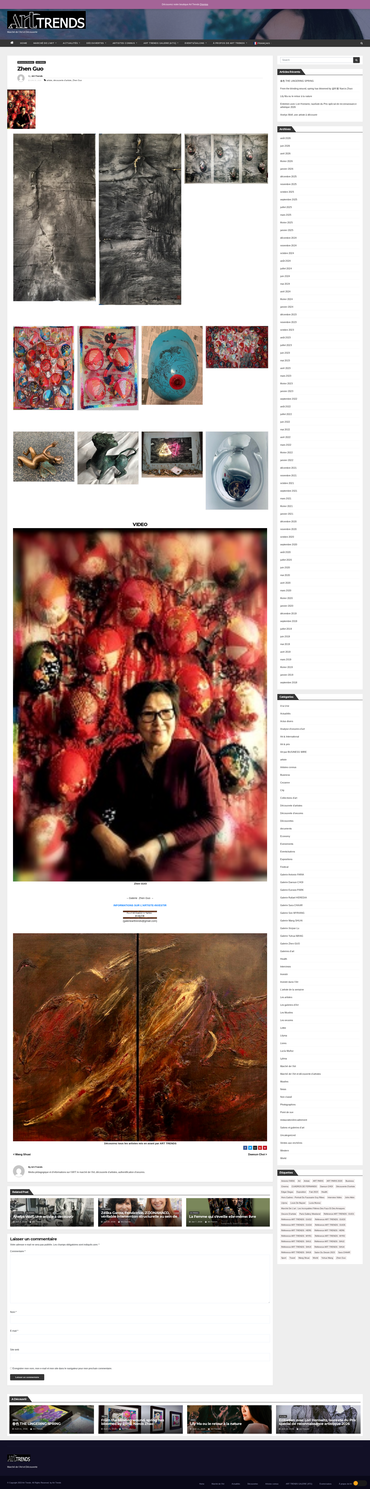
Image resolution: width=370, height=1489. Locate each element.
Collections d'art (288, 798)
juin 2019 (285, 636)
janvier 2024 (286, 307)
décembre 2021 (288, 468)
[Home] (12, 43)
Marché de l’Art (44, 43)
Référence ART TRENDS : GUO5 (330, 1225)
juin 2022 (285, 422)
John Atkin (349, 1197)
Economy (285, 836)
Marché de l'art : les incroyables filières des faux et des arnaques (313, 1208)
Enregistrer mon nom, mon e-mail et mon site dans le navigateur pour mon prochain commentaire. (62, 1368)
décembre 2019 (288, 613)
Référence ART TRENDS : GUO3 (330, 1219)
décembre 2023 (288, 314)
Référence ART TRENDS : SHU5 (296, 1252)
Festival (284, 867)
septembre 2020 (288, 544)
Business (285, 775)
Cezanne (285, 782)
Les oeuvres (286, 1020)
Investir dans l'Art (289, 982)
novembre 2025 (288, 184)
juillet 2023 (286, 345)
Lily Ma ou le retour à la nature (296, 96)
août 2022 (285, 406)
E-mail (14, 1331)
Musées (284, 1081)
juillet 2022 (286, 414)
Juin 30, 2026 (287, 1429)
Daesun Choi (256, 1154)
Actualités (70, 43)
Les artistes (40, 62)
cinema (284, 1186)
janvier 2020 (286, 606)
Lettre (283, 1028)
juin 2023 (285, 353)
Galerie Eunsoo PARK (292, 890)
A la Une (284, 706)
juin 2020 (285, 567)
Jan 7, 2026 (197, 1222)
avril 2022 (285, 437)
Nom (13, 1312)
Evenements (286, 844)
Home (23, 43)
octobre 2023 (287, 330)
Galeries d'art (287, 951)
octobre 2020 (287, 537)
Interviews (285, 966)
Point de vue (286, 1112)
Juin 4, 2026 (21, 1222)
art (299, 1181)
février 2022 (286, 452)
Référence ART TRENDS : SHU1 (296, 1241)
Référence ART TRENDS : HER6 (329, 1230)
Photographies (288, 1104)
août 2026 (285, 138)
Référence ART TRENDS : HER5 (296, 1230)
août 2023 (285, 337)
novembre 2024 (288, 245)
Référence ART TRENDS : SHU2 (329, 1241)
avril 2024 (285, 291)
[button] (362, 43)
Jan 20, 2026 (109, 1222)
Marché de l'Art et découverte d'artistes (300, 1074)
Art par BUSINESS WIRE (293, 752)
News (283, 1089)
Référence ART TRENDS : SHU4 (329, 1247)
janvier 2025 (286, 230)
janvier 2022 (286, 460)
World (283, 1158)
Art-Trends (37, 76)
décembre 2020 (288, 521)
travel (292, 1258)
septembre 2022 (288, 399)
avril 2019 (285, 652)
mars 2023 (285, 376)
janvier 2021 (286, 514)
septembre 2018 (288, 682)
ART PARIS (318, 1181)
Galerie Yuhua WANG (291, 936)
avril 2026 (285, 153)
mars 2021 (285, 498)
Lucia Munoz (315, 1203)
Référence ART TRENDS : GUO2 (296, 1219)
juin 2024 (285, 276)
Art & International (289, 736)
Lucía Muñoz (287, 1051)
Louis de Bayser (298, 1203)
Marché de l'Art (288, 1066)
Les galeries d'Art (289, 1005)
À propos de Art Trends (229, 43)
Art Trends (56, 1483)
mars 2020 (285, 590)
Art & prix (285, 744)
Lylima (283, 1058)
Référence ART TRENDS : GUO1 (339, 1214)
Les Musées (286, 1012)
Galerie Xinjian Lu (289, 928)
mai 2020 (285, 575)
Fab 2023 (313, 1192)
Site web (14, 1349)
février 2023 (286, 383)
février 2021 (286, 506)
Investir (284, 974)
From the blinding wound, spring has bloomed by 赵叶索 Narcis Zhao (316, 88)
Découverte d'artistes (25, 62)
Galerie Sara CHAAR (291, 905)
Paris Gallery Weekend (309, 1214)
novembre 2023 (288, 322)
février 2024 (286, 299)
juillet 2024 (286, 268)
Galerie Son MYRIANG (292, 913)
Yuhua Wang (327, 1258)
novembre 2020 (288, 529)
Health (283, 959)
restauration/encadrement (293, 1120)
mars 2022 (285, 445)
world (315, 1258)
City (282, 790)
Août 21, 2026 (21, 1429)
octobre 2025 (287, 192)
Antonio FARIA (288, 1181)
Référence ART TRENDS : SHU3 (296, 1247)
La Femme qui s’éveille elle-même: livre (222, 1216)
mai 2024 (285, 284)
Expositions (286, 859)
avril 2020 (285, 583)
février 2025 (286, 222)
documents (286, 828)
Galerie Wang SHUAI (291, 920)
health (324, 1192)
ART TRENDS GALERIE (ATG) (160, 43)
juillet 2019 (286, 629)
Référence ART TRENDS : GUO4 (296, 1225)
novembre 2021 (288, 475)
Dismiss (204, 4)
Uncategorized (288, 1135)
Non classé (286, 1097)
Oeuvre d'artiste (288, 1214)
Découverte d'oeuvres (291, 813)
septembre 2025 (288, 199)
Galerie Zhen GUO (290, 943)
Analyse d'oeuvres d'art (292, 729)
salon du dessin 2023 (324, 1252)
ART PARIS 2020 (334, 1181)
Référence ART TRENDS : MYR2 (330, 1236)
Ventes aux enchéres (291, 1143)
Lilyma (283, 1035)
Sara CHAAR (344, 1252)
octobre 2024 (287, 253)
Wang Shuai (22, 1154)
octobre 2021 (287, 483)
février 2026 (286, 161)
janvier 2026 (286, 169)
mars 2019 (285, 659)
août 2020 (285, 552)
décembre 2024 (288, 238)
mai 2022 (285, 429)
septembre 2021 (288, 491)
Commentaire (17, 1251)
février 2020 (286, 598)
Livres (283, 1043)
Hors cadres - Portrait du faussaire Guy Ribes (302, 1197)
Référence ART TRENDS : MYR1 (296, 1236)
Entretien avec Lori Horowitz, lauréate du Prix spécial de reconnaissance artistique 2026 (317, 1422)
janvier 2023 (286, 391)
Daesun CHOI (326, 1186)
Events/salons (195, 43)
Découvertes (95, 43)
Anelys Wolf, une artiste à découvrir (43, 1216)
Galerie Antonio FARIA (292, 874)
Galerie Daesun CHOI (291, 882)
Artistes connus (124, 43)
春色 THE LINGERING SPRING (297, 81)
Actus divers (286, 721)
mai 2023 (285, 360)
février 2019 (286, 667)
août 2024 (285, 261)
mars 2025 (285, 215)
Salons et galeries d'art (292, 1127)
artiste (49, 80)
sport (283, 1258)
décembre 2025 (288, 176)
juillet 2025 (286, 207)
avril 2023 (285, 368)
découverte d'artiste (62, 80)
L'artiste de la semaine (292, 989)
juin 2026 (285, 146)
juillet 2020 (286, 560)
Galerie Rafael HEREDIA (293, 897)
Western (284, 1150)
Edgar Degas (287, 1192)
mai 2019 (285, 644)
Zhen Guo (30, 68)
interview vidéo (335, 1197)
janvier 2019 (286, 675)
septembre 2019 (288, 621)
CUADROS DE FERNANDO (304, 1186)
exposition (301, 1192)
